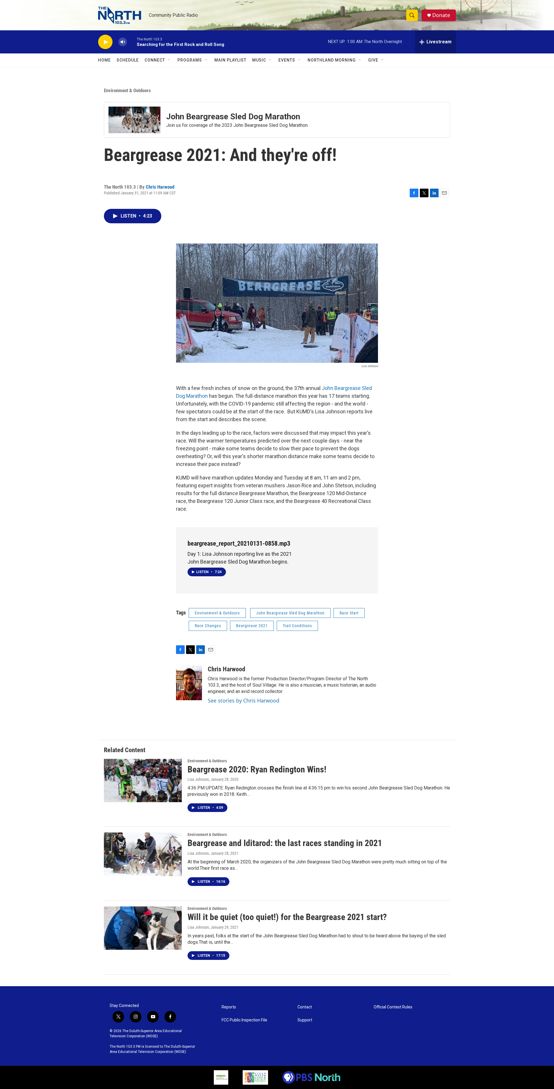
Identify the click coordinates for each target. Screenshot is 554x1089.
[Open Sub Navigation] (169, 60)
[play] (105, 42)
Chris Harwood (160, 187)
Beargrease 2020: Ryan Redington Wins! (257, 769)
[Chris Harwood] (189, 683)
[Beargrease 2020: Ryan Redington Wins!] (143, 780)
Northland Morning (332, 60)
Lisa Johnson (198, 779)
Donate (441, 15)
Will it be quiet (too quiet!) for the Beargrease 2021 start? (287, 917)
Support (304, 1020)
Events (286, 60)
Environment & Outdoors (127, 90)
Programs (189, 60)
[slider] (132, 42)
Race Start (349, 613)
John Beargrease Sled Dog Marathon (233, 116)
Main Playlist (230, 60)
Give (373, 60)
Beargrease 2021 (252, 625)
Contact (304, 1007)
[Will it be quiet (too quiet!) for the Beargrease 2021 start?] (143, 928)
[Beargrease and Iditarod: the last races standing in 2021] (143, 854)
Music (259, 60)
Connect (155, 60)
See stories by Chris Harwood (243, 700)
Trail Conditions (297, 625)
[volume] (123, 42)
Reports (229, 1007)
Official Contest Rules (393, 1007)
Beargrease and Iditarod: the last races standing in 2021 (285, 843)
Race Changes (208, 625)
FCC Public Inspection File (244, 1020)
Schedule (128, 60)
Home (104, 60)
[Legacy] (255, 1077)
